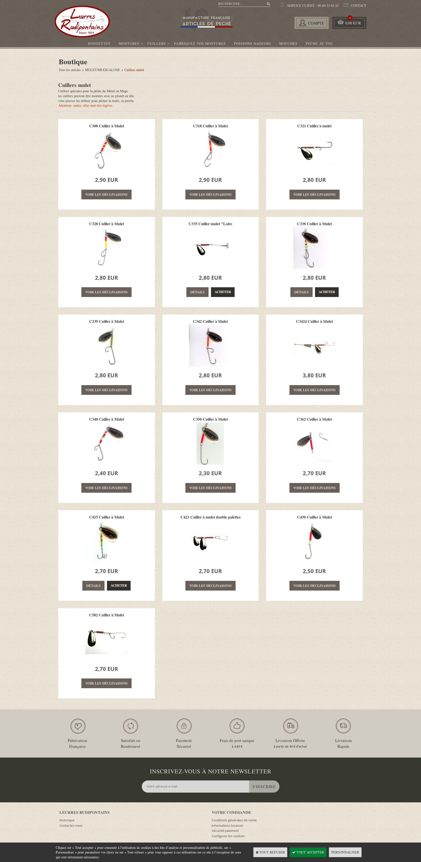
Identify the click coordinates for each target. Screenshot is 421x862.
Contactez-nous (71, 825)
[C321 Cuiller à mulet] (314, 169)
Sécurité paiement (225, 830)
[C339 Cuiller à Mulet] (106, 365)
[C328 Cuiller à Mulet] (106, 267)
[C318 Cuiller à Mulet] (210, 169)
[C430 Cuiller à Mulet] (314, 561)
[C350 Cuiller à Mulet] (210, 463)
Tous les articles (70, 69)
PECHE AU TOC (319, 43)
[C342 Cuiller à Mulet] (210, 365)
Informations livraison (227, 825)
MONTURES (129, 43)
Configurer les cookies (228, 836)
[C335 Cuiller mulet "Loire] (210, 267)
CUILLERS (156, 43)
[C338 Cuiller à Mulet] (314, 267)
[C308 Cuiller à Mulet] (106, 169)
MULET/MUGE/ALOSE (102, 69)
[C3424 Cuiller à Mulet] (314, 365)
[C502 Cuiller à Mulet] (106, 659)
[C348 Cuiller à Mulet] (106, 463)
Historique (67, 820)
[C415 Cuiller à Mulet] (106, 561)
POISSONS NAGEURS (252, 43)
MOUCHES (288, 43)
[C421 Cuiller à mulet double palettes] (210, 561)
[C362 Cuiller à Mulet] (314, 463)
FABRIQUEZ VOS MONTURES (200, 43)
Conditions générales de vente (234, 820)
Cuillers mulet (134, 69)
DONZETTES (99, 43)
